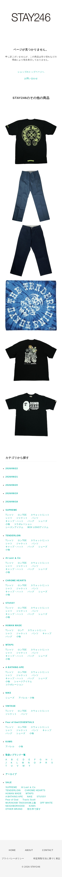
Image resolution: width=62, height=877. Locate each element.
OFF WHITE (46, 803)
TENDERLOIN (13, 535)
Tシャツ (10, 515)
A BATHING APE (15, 667)
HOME (12, 850)
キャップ (47, 633)
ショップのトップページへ (31, 72)
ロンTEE (22, 515)
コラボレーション (23, 524)
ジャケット (22, 518)
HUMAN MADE (14, 625)
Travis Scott (29, 800)
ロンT (21, 630)
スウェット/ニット (40, 515)
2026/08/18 (12, 501)
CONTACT (47, 850)
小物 (8, 524)
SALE (9, 782)
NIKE (8, 693)
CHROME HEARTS (16, 580)
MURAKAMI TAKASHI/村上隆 (21, 803)
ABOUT (29, 850)
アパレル (10, 746)
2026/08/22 (12, 468)
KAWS (9, 741)
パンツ (35, 518)
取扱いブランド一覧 (16, 755)
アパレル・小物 (26, 698)
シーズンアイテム (14, 527)
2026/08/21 (12, 477)
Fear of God (12, 800)
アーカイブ (11, 774)
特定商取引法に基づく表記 (46, 858)
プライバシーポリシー (13, 858)
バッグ (31, 521)
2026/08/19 (12, 493)
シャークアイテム (23, 681)
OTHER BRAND (14, 809)
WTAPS (10, 645)
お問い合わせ (31, 78)
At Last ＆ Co (13, 558)
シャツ (9, 518)
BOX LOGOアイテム (38, 527)
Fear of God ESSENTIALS (20, 722)
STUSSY (10, 603)
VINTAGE (11, 706)
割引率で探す (34, 809)
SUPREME (11, 510)
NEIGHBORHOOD (15, 806)
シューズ (42, 521)
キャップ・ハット (14, 521)
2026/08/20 (12, 485)
